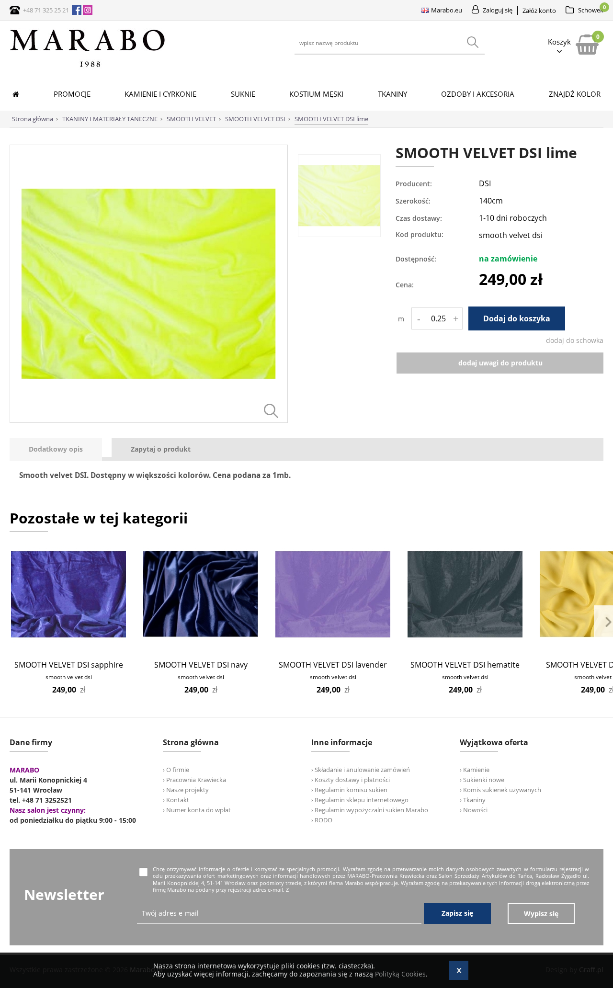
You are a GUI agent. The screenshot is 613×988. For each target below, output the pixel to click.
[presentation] (56, 449)
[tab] (61, 449)
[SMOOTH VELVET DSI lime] (149, 420)
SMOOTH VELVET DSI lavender (333, 664)
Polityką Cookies (400, 973)
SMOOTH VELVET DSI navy (201, 664)
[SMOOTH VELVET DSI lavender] (333, 594)
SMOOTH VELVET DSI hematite (465, 664)
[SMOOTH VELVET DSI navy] (201, 594)
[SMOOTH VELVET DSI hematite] (465, 594)
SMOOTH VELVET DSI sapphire (68, 664)
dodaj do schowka (574, 340)
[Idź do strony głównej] (88, 66)
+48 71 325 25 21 (46, 10)
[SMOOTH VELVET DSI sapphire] (69, 594)
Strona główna (32, 118)
